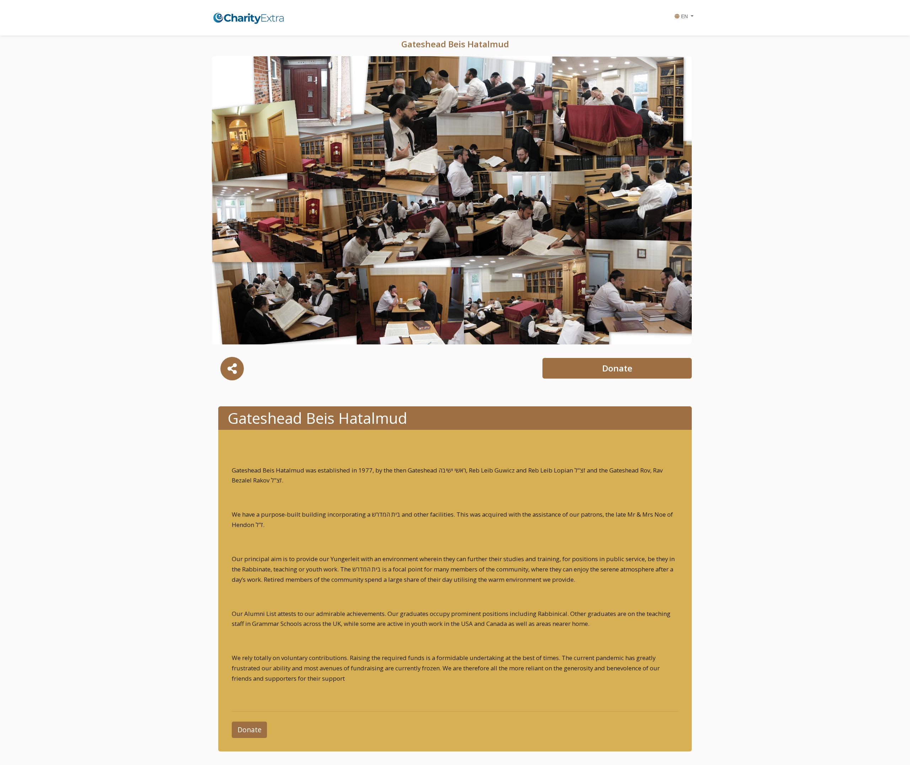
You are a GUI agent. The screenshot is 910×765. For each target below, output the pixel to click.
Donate (617, 368)
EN (684, 16)
